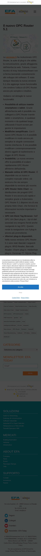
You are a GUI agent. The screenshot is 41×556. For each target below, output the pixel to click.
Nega (20, 292)
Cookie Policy (16, 297)
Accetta (20, 287)
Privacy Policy (25, 297)
